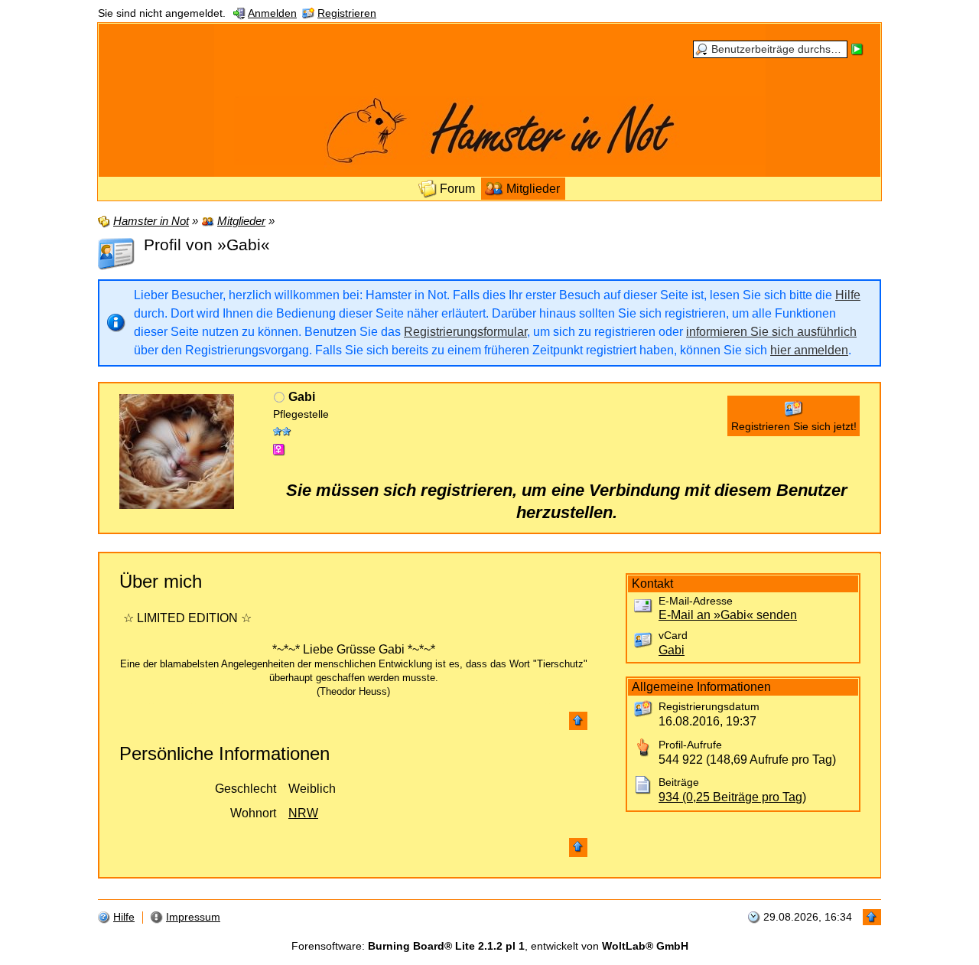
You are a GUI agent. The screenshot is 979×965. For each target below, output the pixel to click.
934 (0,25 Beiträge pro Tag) (732, 797)
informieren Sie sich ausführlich (771, 331)
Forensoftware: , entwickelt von (489, 946)
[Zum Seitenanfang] (578, 721)
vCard (673, 635)
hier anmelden (809, 350)
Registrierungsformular (465, 331)
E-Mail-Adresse (696, 601)
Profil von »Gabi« (207, 244)
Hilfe (847, 295)
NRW (303, 813)
